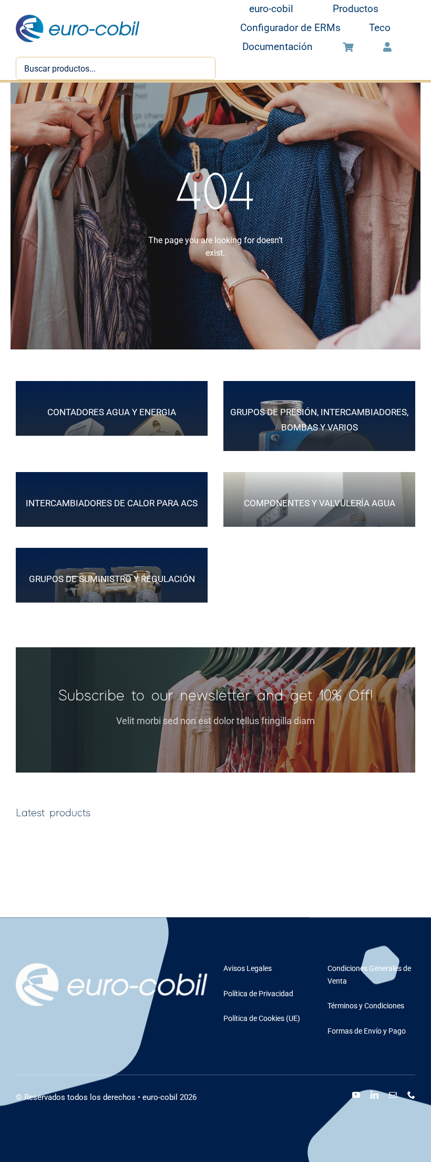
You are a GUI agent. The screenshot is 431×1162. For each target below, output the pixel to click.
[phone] (411, 1095)
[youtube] (356, 1095)
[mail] (393, 1095)
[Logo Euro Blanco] (112, 967)
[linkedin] (374, 1095)
